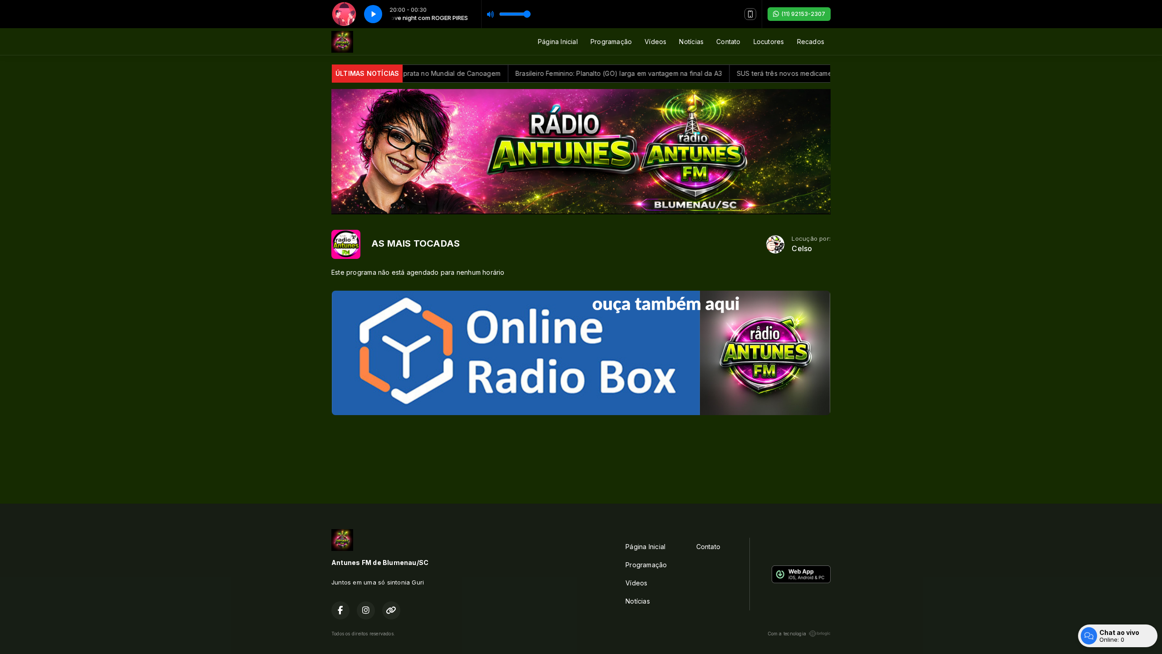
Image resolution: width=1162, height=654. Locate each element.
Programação (611, 41)
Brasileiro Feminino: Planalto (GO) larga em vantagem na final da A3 (592, 73)
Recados (810, 41)
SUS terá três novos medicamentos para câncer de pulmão (802, 73)
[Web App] (750, 14)
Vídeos (655, 41)
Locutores (768, 41)
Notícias (691, 41)
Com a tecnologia (787, 633)
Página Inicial (558, 41)
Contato (728, 41)
